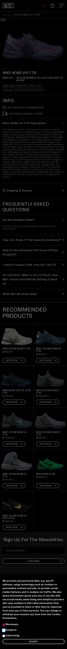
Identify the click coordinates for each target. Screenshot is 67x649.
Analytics (11, 629)
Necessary (12, 624)
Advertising (12, 635)
